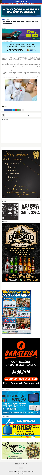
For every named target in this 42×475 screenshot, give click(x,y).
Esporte (25, 3)
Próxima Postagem (37, 145)
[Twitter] (13, 110)
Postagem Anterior (4, 145)
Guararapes (9, 3)
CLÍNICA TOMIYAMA (5, 147)
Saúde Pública (9, 19)
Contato (22, 473)
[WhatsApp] (18, 110)
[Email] (20, 110)
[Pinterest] (16, 110)
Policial (17, 3)
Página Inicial (3, 3)
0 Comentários (24, 25)
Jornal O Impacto (9, 114)
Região (13, 3)
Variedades (21, 3)
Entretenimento (31, 3)
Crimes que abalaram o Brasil (18, 147)
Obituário (3, 285)
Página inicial (4, 19)
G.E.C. (11, 147)
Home (19, 473)
